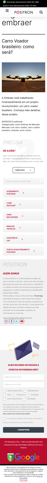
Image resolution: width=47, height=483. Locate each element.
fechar (23, 480)
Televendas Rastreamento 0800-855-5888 (23, 2)
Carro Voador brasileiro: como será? (18, 46)
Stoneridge (38, 296)
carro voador (21, 127)
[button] (41, 12)
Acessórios (21, 395)
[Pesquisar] (40, 181)
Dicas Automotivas (14, 399)
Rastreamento (33, 391)
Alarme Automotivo (14, 391)
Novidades (31, 399)
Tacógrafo (35, 395)
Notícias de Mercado (30, 124)
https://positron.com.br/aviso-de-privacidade (16, 414)
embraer (15, 130)
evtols (28, 130)
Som (9, 395)
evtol (22, 130)
